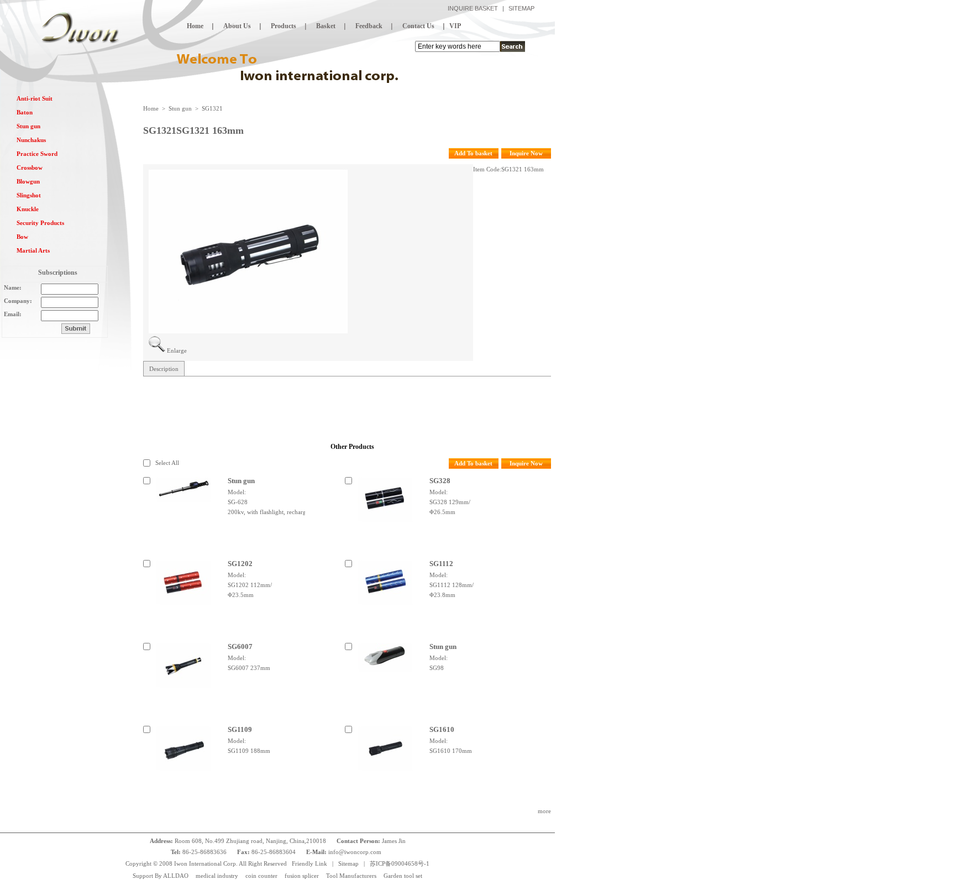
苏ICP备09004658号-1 (399, 863)
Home (151, 108)
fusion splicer (302, 875)
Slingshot (29, 195)
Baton (25, 112)
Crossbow (30, 167)
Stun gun (28, 126)
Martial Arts (33, 250)
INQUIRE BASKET (473, 8)
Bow (22, 236)
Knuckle (28, 209)
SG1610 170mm (450, 750)
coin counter (261, 875)
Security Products (40, 222)
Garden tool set (403, 875)
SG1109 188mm (249, 750)
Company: (18, 300)
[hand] (512, 46)
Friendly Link (309, 863)
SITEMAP (521, 8)
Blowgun (28, 181)
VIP (455, 26)
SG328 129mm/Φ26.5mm (449, 507)
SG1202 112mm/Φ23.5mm (250, 590)
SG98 (436, 667)
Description (164, 368)
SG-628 (238, 502)
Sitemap (348, 863)
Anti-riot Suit (35, 98)
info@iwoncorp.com (355, 852)
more (544, 811)
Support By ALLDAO (160, 875)
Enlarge (177, 350)
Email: (13, 314)
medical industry (217, 875)
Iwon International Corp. (206, 863)
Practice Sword (37, 153)
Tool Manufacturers (351, 875)
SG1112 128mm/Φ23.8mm (451, 590)
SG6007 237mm (249, 667)
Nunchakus (31, 140)
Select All (167, 462)
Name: (13, 287)
